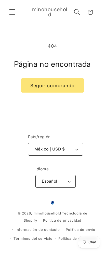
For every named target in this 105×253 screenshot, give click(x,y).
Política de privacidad (62, 220)
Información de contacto (38, 229)
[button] (12, 12)
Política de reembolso (77, 238)
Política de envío (80, 229)
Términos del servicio (33, 238)
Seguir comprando (52, 85)
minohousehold (47, 213)
